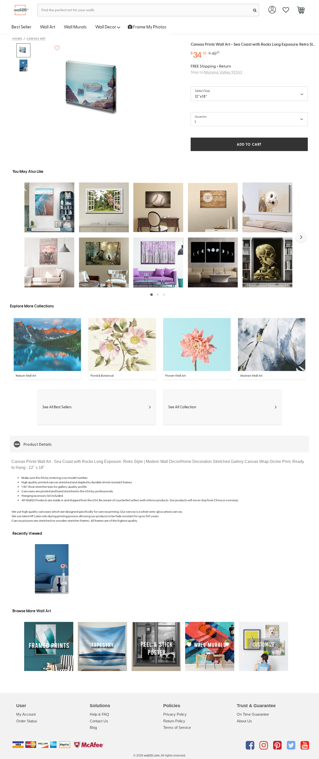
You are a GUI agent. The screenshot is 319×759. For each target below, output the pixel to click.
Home (17, 38)
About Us (244, 721)
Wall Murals (75, 26)
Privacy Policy (175, 714)
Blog (93, 727)
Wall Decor (106, 26)
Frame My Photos (149, 26)
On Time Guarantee (253, 714)
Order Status (26, 721)
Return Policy (174, 721)
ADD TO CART (249, 144)
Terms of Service (177, 727)
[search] (255, 10)
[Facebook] (251, 745)
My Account (26, 714)
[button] (301, 237)
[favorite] (285, 10)
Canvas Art (36, 38)
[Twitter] (292, 745)
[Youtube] (305, 745)
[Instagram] (264, 745)
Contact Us (99, 721)
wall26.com (152, 755)
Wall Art (47, 26)
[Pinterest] (278, 745)
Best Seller (21, 26)
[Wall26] (19, 10)
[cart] (301, 10)
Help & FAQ (99, 714)
